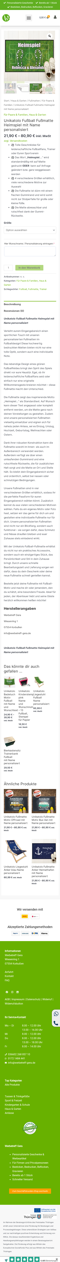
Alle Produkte (12, 1084)
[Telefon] (56, 1024)
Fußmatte (33, 289)
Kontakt (9, 976)
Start (6, 100)
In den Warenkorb (29, 267)
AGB (7, 999)
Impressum (18, 999)
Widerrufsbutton (14, 1003)
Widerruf (47, 999)
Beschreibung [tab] (12, 304)
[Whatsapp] (56, 1015)
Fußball (23, 289)
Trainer (43, 289)
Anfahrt (9, 972)
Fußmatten (34, 100)
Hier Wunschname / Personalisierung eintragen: (29, 243)
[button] (28, 18)
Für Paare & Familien (16, 114)
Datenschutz (33, 999)
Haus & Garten (18, 100)
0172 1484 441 (16, 1058)
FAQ (7, 980)
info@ (11, 1062)
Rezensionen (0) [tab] (14, 310)
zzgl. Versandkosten (15, 140)
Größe (7, 222)
